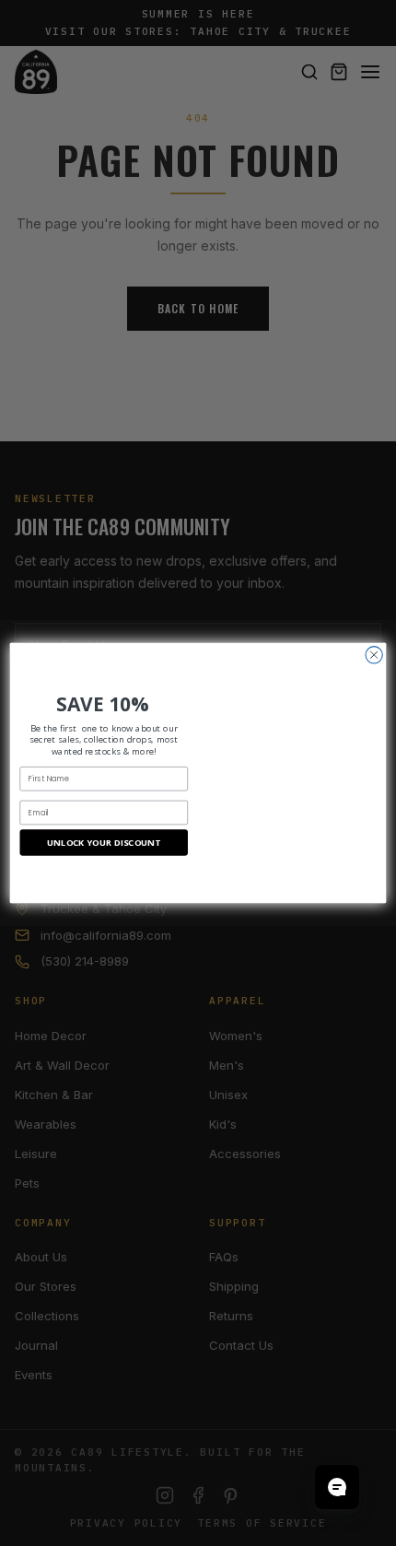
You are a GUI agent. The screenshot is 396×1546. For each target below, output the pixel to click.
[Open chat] (337, 1487)
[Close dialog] (374, 655)
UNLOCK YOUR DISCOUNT (104, 843)
